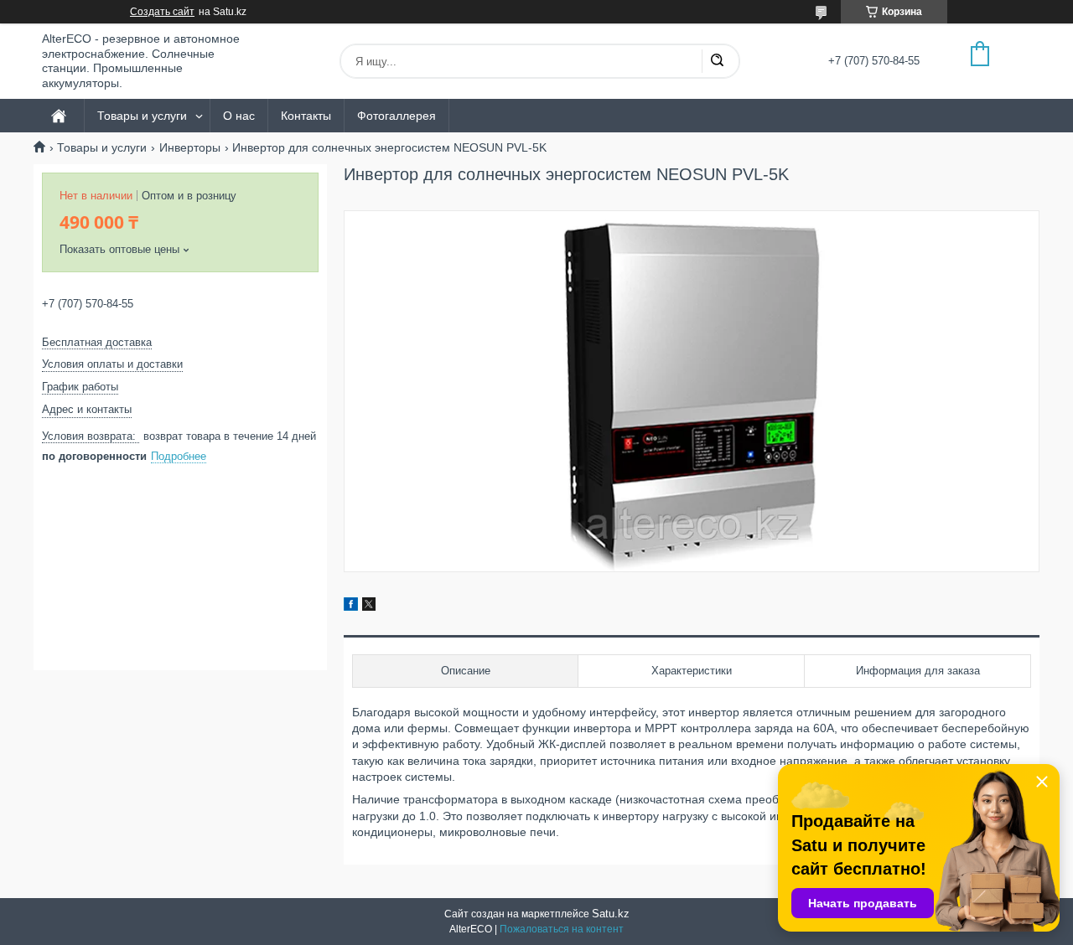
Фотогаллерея (396, 115)
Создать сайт (162, 12)
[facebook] (351, 606)
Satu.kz (611, 913)
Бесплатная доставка (97, 342)
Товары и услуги (142, 115)
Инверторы (189, 147)
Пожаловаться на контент (562, 929)
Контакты (306, 115)
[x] (369, 606)
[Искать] (717, 61)
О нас (239, 115)
